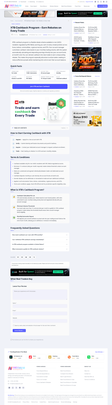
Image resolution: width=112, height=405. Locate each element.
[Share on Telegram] (30, 257)
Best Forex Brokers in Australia (68, 382)
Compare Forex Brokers (66, 374)
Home (26, 6)
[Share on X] (34, 257)
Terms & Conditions (89, 379)
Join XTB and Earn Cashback (40, 86)
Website (15, 318)
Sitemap (75, 402)
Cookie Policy (43, 402)
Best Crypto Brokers (65, 376)
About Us (86, 371)
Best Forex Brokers (67, 6)
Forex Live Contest (42, 379)
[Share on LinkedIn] (22, 257)
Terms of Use (34, 402)
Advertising (32, 1)
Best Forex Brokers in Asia (67, 379)
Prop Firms (77, 6)
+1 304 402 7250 (14, 381)
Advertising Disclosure (53, 402)
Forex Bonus (43, 6)
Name (14, 303)
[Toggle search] (95, 6)
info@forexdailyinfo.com (16, 383)
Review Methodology (66, 402)
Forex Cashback (19, 20)
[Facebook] (104, 2)
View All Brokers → (99, 352)
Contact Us (41, 1)
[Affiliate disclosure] (68, 21)
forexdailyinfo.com (23, 34)
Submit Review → (19, 330)
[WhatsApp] (98, 2)
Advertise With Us (89, 376)
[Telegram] (95, 2)
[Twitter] (101, 2)
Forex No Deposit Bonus (43, 374)
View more (97, 76)
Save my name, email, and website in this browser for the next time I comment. (35, 325)
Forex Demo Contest (42, 376)
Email (14, 310)
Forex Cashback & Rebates (44, 382)
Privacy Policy (26, 402)
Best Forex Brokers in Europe (68, 385)
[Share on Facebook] (18, 257)
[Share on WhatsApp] (26, 257)
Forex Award (23, 1)
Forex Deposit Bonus (42, 371)
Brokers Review (54, 6)
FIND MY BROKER (102, 6)
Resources (87, 6)
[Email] (106, 2)
